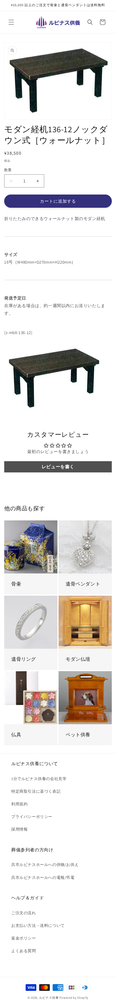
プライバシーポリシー (31, 816)
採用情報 (19, 829)
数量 (8, 170)
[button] (11, 22)
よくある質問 (23, 950)
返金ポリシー (23, 938)
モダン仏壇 (78, 659)
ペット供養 (78, 735)
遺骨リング (23, 659)
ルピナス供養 (49, 998)
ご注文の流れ (23, 912)
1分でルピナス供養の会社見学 (38, 778)
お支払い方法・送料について (38, 925)
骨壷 (16, 584)
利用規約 (19, 803)
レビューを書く (58, 467)
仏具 (16, 735)
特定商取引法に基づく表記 (36, 791)
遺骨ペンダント (83, 584)
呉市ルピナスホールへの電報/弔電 (43, 877)
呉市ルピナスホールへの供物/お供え (45, 864)
